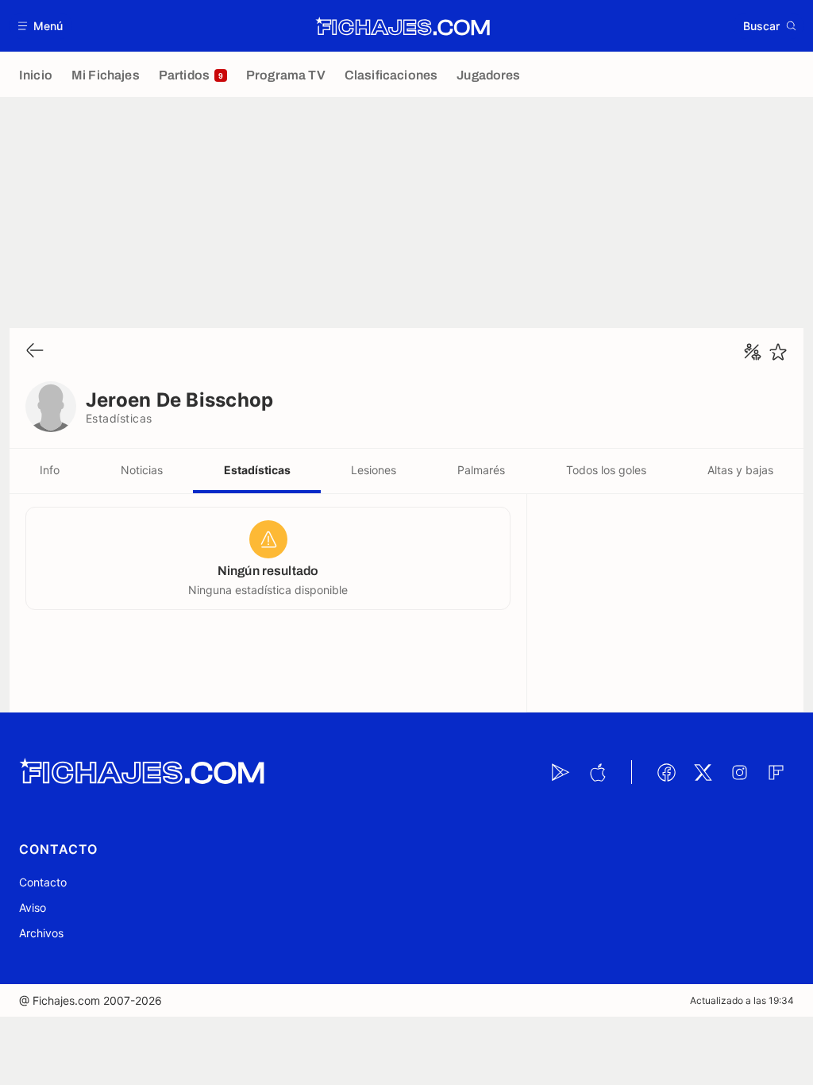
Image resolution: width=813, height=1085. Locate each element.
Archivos (41, 933)
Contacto (43, 882)
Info (50, 470)
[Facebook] (666, 772)
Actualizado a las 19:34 (742, 1000)
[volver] (34, 351)
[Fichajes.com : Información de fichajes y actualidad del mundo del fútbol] (403, 26)
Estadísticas (257, 470)
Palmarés (481, 470)
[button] (41, 26)
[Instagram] (739, 772)
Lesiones (373, 470)
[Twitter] (703, 772)
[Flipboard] (776, 772)
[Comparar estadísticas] (752, 351)
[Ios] (597, 772)
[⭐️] (778, 351)
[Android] (560, 772)
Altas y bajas (740, 470)
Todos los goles (606, 470)
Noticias (142, 470)
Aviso (32, 907)
